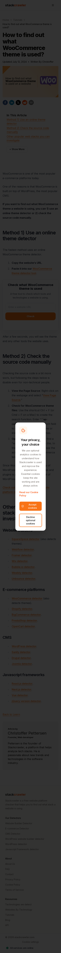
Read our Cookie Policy (28, 494)
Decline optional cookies (30, 520)
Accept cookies (32, 506)
